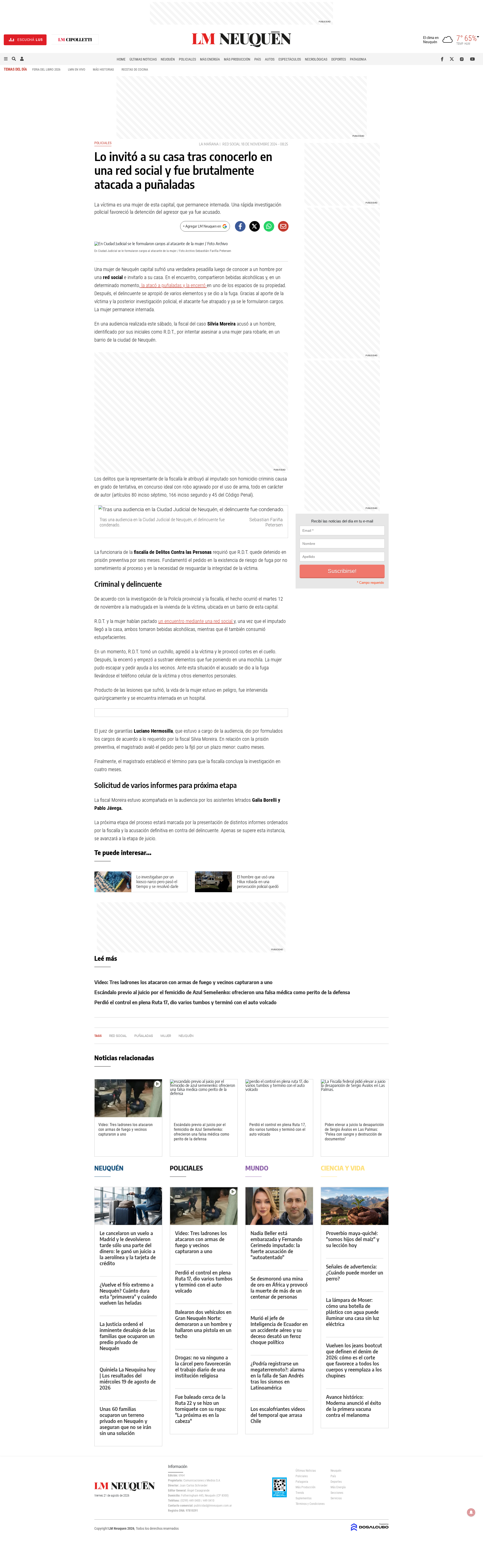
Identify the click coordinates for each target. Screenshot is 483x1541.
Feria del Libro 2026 (46, 69)
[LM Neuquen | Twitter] (453, 59)
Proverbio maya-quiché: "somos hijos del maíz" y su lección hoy (352, 1239)
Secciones (337, 1492)
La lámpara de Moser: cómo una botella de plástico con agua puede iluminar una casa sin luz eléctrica (352, 1312)
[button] (6, 59)
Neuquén (168, 59)
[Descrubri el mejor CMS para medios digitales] (370, 1531)
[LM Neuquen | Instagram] (463, 59)
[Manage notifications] (471, 1512)
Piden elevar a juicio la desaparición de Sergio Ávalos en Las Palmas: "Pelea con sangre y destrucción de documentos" (354, 1132)
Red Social (231, 144)
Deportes (338, 59)
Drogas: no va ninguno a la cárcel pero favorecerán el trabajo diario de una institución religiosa (203, 1366)
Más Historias (103, 69)
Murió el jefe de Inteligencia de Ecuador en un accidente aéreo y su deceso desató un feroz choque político (279, 1330)
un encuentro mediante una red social (196, 621)
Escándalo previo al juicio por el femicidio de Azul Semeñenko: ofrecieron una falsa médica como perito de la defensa (222, 992)
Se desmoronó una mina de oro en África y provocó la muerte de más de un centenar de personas (279, 1287)
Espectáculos (289, 59)
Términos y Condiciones (309, 1503)
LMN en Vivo (76, 69)
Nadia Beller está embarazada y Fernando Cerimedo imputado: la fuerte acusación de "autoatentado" (276, 1245)
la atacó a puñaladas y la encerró (173, 285)
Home (121, 59)
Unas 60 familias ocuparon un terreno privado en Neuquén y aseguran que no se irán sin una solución (125, 1421)
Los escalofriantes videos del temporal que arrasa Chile (278, 1415)
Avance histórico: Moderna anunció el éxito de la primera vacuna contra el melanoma (353, 1406)
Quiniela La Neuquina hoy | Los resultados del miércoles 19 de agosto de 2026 (128, 1378)
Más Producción (237, 59)
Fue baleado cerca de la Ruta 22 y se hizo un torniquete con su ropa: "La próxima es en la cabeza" (200, 1409)
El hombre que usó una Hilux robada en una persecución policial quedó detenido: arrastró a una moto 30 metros (257, 886)
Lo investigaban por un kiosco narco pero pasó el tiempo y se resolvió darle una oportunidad (157, 884)
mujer (165, 1036)
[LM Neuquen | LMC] (75, 39)
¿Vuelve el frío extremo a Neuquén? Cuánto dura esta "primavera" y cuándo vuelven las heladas (128, 1293)
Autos (269, 59)
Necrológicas (316, 59)
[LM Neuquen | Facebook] (443, 59)
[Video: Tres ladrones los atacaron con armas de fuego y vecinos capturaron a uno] (128, 1098)
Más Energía (210, 59)
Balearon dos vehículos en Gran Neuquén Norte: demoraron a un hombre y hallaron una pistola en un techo (203, 1324)
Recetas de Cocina (135, 69)
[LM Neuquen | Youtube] (472, 59)
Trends (300, 1492)
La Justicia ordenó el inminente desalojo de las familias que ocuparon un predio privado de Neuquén (127, 1336)
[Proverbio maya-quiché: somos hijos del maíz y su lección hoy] (354, 1206)
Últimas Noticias (143, 59)
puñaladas (143, 1036)
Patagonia (358, 59)
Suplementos (303, 1498)
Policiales (187, 59)
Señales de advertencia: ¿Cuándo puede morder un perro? (354, 1272)
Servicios (336, 1498)
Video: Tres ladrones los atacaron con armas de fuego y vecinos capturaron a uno (183, 982)
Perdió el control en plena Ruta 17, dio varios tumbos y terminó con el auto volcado (185, 1002)
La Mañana (209, 144)
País (257, 59)
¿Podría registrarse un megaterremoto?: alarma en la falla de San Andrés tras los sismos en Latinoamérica (278, 1375)
